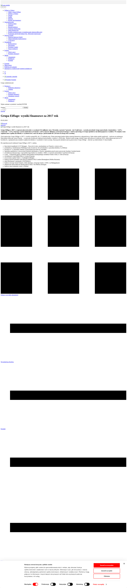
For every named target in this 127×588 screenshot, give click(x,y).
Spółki (10, 17)
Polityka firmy (12, 23)
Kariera (6, 50)
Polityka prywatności (10, 67)
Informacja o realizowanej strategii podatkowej (18, 68)
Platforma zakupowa (14, 87)
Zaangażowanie (9, 22)
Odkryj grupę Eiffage (14, 12)
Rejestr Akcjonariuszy (14, 20)
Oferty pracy (12, 52)
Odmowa (107, 576)
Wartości (10, 25)
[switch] (53, 584)
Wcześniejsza (5, 362)
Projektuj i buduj (13, 47)
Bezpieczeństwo (13, 27)
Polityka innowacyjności (15, 37)
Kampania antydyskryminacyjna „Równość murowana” (24, 34)
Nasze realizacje (13, 49)
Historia (10, 18)
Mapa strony (8, 65)
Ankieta (10, 89)
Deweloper (11, 45)
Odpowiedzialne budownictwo (17, 39)
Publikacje (11, 59)
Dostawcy (7, 86)
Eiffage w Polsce (9, 10)
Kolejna (11, 362)
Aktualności (11, 57)
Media (6, 55)
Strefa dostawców (13, 30)
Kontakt (10, 60)
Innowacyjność (8, 35)
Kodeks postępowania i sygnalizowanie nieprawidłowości (25, 32)
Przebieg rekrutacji (13, 54)
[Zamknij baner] (124, 563)
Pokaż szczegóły (98, 584)
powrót (3, 111)
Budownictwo (12, 44)
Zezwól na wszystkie (106, 565)
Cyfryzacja (11, 40)
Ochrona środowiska (14, 28)
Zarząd (10, 15)
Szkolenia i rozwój (13, 96)
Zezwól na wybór (106, 571)
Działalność (7, 42)
